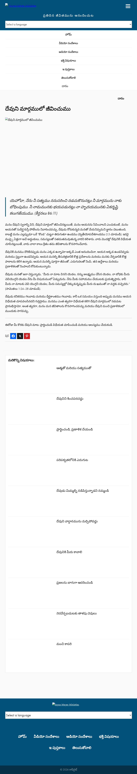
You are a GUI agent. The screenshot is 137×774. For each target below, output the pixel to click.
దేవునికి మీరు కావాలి (69, 552)
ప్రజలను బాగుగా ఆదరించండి (74, 582)
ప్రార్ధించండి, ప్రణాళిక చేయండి (74, 429)
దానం (65, 86)
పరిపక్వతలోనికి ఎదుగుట (72, 460)
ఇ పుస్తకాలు (68, 69)
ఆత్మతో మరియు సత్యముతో (73, 368)
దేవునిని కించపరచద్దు (69, 399)
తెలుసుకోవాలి (68, 78)
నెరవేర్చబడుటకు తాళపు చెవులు (76, 613)
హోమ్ (68, 34)
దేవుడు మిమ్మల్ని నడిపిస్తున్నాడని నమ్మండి (82, 491)
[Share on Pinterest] (27, 336)
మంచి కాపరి (64, 644)
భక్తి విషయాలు (68, 60)
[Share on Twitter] (20, 336)
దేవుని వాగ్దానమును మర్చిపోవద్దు (77, 521)
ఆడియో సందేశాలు (68, 52)
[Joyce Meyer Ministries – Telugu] (21, 6)
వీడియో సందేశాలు (68, 43)
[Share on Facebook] (13, 336)
